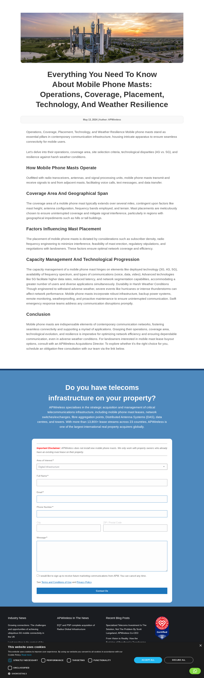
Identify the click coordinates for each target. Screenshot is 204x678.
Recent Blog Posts (118, 618)
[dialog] (102, 660)
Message (42, 537)
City (39, 522)
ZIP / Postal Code (112, 522)
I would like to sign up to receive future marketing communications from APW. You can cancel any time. (92, 575)
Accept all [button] (148, 660)
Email (40, 492)
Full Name (42, 476)
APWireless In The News (73, 618)
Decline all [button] (178, 660)
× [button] (200, 645)
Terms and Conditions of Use (56, 582)
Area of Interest (45, 460)
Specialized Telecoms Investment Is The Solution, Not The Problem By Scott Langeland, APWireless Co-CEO (126, 629)
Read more (27, 655)
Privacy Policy (84, 582)
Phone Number (45, 507)
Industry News (17, 618)
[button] (195, 671)
